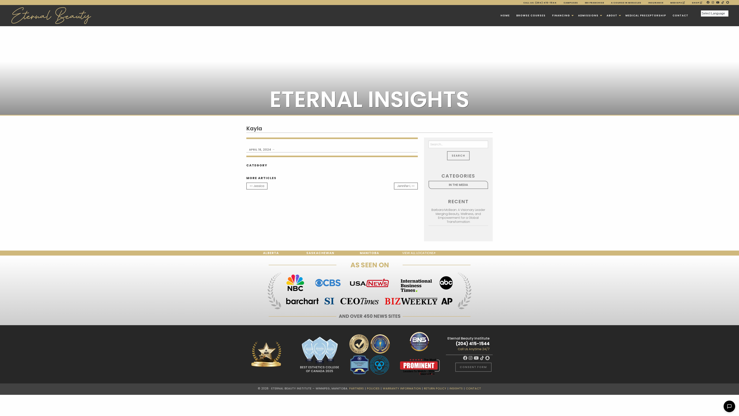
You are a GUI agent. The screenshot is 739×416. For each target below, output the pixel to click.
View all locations (418, 253)
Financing (561, 15)
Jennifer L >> (406, 186)
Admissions (588, 15)
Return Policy (435, 388)
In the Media (458, 185)
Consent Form (473, 367)
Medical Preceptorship (645, 15)
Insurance (655, 2)
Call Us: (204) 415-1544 (540, 2)
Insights (456, 388)
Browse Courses (531, 15)
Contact (680, 15)
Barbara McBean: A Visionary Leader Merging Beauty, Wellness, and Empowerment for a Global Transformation (458, 216)
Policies (373, 388)
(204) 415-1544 (473, 344)
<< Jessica (257, 186)
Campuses (570, 2)
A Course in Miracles (626, 2)
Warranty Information (402, 388)
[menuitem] (505, 15)
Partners (356, 388)
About (612, 15)
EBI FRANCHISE (594, 2)
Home (505, 15)
